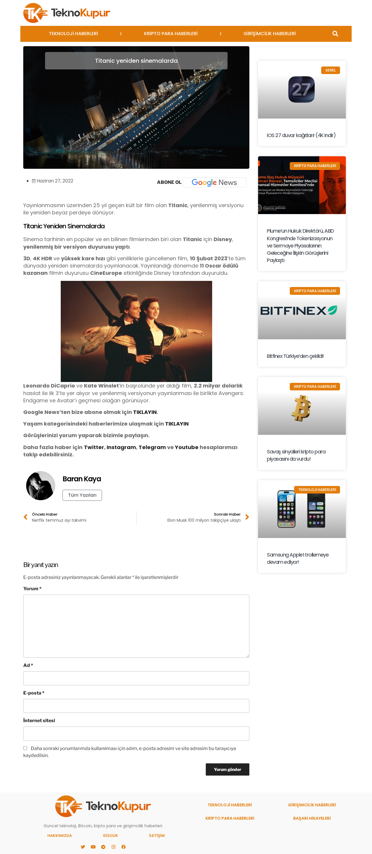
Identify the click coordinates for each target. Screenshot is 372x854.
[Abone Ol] (214, 182)
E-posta (33, 693)
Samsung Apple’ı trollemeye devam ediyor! (297, 558)
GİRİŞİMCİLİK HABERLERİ (270, 33)
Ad (28, 665)
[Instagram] (113, 846)
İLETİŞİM (157, 835)
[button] (335, 34)
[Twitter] (82, 846)
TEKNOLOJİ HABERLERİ (73, 33)
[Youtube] (93, 846)
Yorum (32, 588)
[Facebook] (123, 846)
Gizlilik (110, 835)
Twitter (94, 447)
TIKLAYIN (145, 412)
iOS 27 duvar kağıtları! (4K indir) (301, 135)
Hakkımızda (59, 835)
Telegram (152, 447)
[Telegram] (103, 846)
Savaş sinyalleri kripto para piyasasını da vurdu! (296, 455)
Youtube (186, 447)
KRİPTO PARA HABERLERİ (171, 33)
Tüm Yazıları (82, 495)
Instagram (121, 447)
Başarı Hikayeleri (312, 818)
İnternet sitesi (39, 720)
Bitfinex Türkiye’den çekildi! (295, 356)
